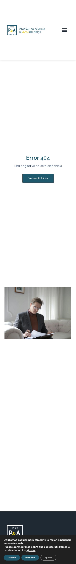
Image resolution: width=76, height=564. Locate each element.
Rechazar (30, 557)
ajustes (31, 550)
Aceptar (12, 557)
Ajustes (48, 557)
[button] (64, 30)
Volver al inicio (38, 178)
